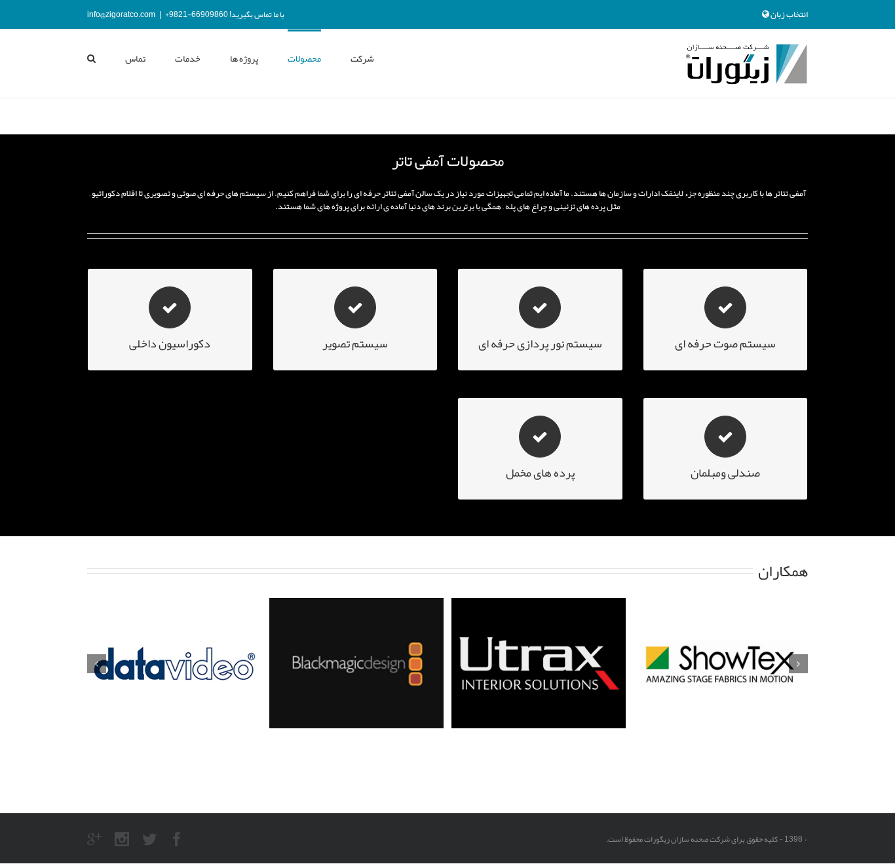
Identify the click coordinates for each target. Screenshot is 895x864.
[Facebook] (177, 839)
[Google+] (94, 839)
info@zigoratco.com (121, 14)
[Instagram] (122, 839)
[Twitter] (149, 839)
